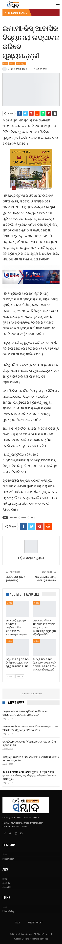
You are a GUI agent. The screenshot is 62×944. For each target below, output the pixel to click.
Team (4, 854)
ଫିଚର (12, 63)
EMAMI (23, 517)
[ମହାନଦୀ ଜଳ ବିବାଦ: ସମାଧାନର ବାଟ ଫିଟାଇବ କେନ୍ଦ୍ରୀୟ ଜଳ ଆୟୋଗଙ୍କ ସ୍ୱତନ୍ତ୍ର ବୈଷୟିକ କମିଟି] (44, 609)
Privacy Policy (8, 858)
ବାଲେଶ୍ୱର (21, 63)
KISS (31, 517)
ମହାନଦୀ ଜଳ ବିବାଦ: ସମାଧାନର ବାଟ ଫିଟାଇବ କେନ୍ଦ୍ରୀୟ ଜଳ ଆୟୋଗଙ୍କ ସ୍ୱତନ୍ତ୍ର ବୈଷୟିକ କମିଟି (30, 727)
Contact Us (7, 887)
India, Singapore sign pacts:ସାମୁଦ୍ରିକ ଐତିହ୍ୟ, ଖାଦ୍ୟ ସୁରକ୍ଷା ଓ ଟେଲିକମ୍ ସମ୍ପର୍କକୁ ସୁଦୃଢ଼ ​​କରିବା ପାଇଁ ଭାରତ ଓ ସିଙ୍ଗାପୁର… (29, 775)
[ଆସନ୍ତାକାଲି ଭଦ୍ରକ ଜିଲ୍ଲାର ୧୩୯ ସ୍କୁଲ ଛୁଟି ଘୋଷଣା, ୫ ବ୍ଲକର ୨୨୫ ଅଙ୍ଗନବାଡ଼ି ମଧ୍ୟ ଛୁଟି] (44, 647)
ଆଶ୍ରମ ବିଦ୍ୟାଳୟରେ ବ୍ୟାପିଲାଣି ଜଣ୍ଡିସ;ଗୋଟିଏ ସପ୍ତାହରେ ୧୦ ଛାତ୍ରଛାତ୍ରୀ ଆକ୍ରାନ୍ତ (25, 712)
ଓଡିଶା (5, 63)
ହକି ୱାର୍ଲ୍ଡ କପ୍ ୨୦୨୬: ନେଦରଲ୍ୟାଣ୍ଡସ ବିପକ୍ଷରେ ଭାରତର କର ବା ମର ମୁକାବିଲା (30, 758)
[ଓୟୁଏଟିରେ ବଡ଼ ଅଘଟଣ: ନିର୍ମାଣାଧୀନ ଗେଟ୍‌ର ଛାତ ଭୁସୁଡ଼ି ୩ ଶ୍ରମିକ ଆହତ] (17, 647)
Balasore (13, 517)
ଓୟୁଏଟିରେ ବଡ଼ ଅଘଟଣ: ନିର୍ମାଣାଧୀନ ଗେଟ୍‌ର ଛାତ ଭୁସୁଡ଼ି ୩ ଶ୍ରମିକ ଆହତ (29, 743)
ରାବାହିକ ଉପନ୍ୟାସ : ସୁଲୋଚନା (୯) (15, 578)
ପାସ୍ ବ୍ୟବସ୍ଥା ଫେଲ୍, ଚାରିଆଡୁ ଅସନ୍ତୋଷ (45, 578)
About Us (6, 883)
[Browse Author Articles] (31, 546)
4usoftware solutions (38, 939)
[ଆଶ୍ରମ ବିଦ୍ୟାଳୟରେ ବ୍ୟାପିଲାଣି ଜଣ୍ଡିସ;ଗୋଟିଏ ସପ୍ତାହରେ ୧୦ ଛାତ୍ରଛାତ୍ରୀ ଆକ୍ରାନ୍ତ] (17, 609)
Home (4, 878)
